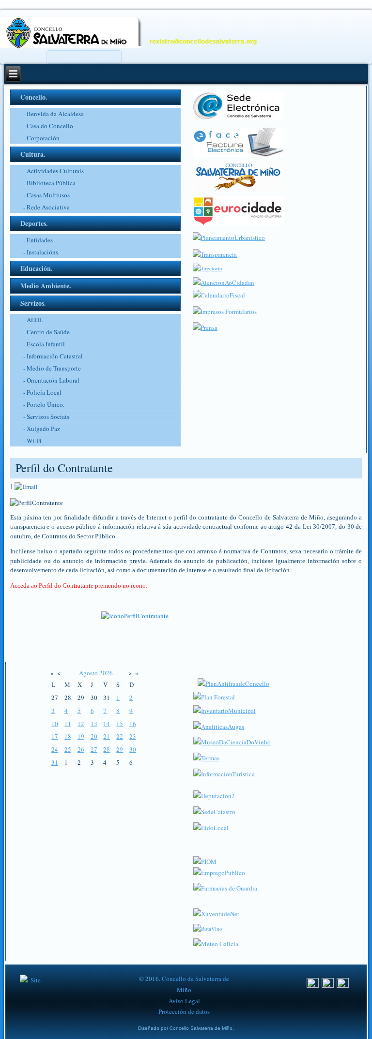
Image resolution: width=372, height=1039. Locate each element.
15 (119, 723)
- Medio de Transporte (52, 368)
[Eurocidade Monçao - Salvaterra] (238, 223)
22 (119, 736)
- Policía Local (42, 392)
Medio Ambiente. (45, 286)
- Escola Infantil (44, 344)
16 (132, 723)
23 (132, 736)
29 (119, 749)
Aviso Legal (184, 1000)
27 (94, 749)
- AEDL (33, 319)
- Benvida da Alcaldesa (53, 113)
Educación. (36, 268)
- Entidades (38, 240)
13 (94, 723)
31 (54, 762)
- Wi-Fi (32, 440)
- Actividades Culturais (53, 170)
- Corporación (41, 138)
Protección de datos (184, 1011)
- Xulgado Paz (41, 428)
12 (81, 723)
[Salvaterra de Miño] (342, 985)
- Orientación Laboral (51, 380)
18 (67, 736)
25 (67, 749)
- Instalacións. (41, 252)
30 (132, 749)
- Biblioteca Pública (49, 182)
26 (81, 749)
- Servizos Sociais (46, 416)
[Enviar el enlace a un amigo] (26, 485)
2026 (106, 672)
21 (106, 736)
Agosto (88, 672)
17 (54, 736)
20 (94, 736)
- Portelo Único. (43, 404)
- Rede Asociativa (46, 207)
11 (67, 723)
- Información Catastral (53, 356)
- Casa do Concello (48, 125)
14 (106, 723)
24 (54, 749)
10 (54, 723)
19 (81, 736)
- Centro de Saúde (46, 331)
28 (106, 749)
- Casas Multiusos (46, 195)
